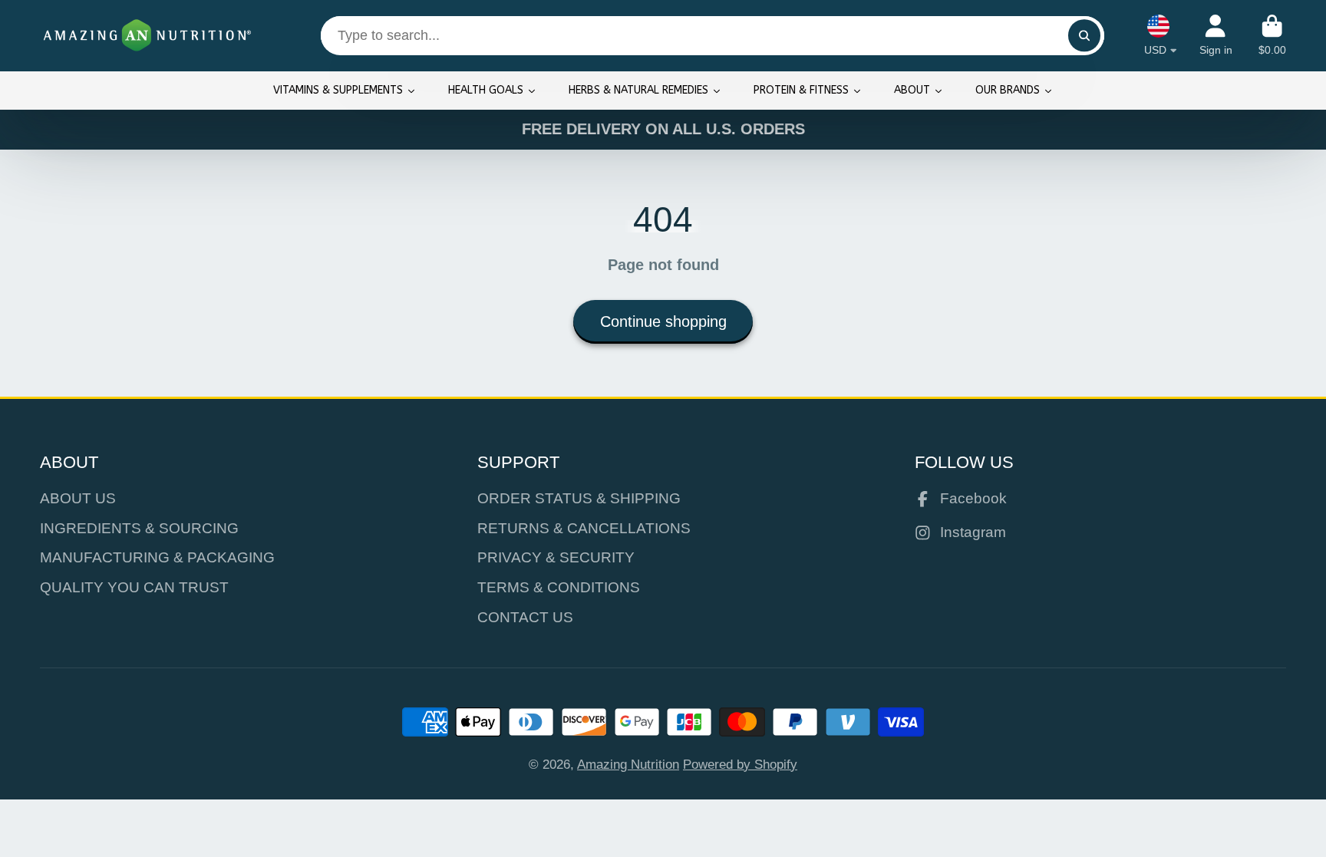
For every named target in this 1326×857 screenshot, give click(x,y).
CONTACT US (525, 617)
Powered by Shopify (740, 764)
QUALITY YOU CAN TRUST (134, 587)
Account (1215, 35)
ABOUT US (78, 498)
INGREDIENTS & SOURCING (139, 528)
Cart (1272, 35)
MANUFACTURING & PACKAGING (157, 557)
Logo (147, 35)
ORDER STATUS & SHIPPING (579, 498)
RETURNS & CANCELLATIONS (584, 528)
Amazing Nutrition (628, 764)
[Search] (1084, 35)
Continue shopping (663, 321)
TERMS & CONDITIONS (558, 587)
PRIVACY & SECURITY (556, 557)
